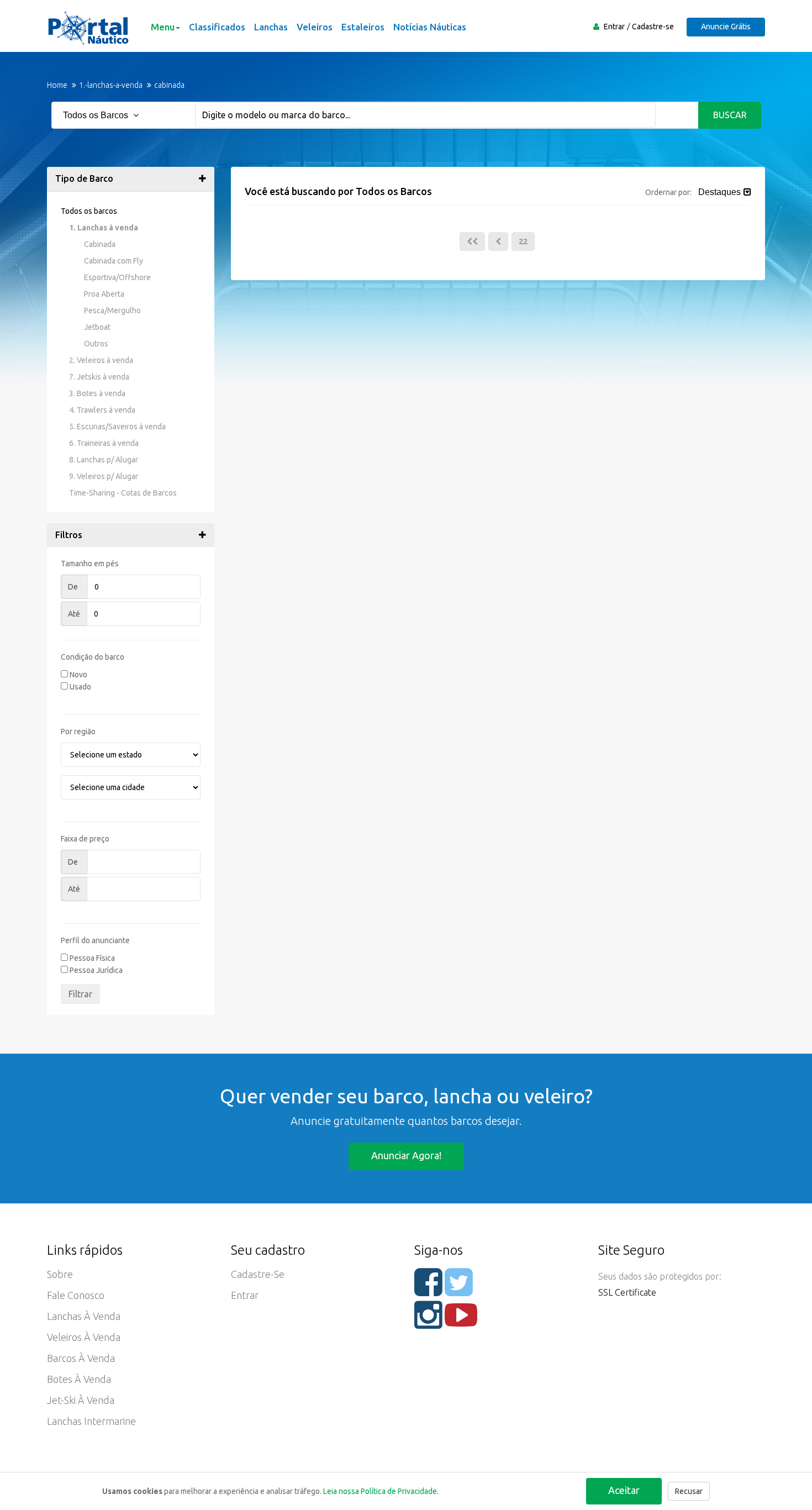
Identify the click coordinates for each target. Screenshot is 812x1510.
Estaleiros (362, 27)
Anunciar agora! (406, 1155)
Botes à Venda (79, 1379)
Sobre (60, 1274)
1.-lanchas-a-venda (111, 85)
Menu (163, 27)
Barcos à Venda (81, 1358)
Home (57, 85)
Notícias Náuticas (429, 27)
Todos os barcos (89, 211)
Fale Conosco (75, 1295)
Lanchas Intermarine (91, 1421)
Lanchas (271, 27)
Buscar (730, 115)
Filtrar (80, 994)
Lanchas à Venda (83, 1316)
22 (523, 241)
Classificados (217, 27)
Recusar (689, 1491)
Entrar (614, 26)
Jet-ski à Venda (80, 1400)
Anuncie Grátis (726, 26)
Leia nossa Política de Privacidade (380, 1491)
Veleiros (315, 27)
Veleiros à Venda (83, 1337)
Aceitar (624, 1490)
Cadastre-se (653, 26)
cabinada (169, 85)
